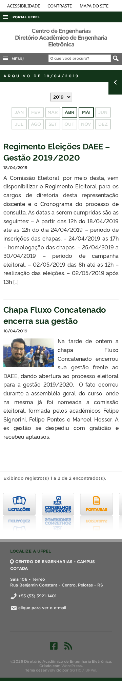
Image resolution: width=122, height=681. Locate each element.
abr (69, 112)
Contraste (60, 6)
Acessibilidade (24, 6)
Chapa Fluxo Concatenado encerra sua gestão (54, 315)
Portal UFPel (26, 17)
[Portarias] (96, 512)
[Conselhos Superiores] (58, 512)
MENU (16, 59)
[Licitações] (19, 512)
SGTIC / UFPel (83, 670)
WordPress (71, 666)
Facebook (54, 646)
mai (86, 112)
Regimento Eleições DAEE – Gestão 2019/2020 (56, 151)
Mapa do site (94, 6)
